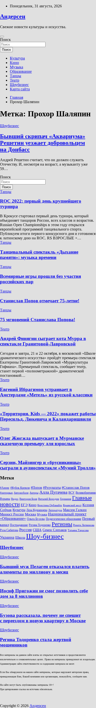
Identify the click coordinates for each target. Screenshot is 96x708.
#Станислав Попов (76, 487)
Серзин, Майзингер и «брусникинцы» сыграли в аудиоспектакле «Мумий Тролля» (48, 465)
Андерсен (12, 16)
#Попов (36, 487)
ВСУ (71, 492)
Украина (7, 537)
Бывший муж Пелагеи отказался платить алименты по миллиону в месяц (44, 569)
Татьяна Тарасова (78, 530)
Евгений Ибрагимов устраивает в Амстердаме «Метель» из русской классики (46, 392)
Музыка (16, 67)
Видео (14, 499)
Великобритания (86, 492)
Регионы (62, 524)
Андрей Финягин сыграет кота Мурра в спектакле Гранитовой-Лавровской (43, 341)
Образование (21, 71)
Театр (14, 80)
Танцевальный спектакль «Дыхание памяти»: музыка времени (39, 254)
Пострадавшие (19, 525)
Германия (65, 499)
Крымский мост (72, 505)
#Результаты (52, 487)
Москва (30, 514)
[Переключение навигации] (2, 36)
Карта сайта (20, 89)
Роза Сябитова (9, 530)
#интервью (6, 492)
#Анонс (4, 487)
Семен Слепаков (55, 530)
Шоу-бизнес (45, 536)
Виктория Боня (28, 499)
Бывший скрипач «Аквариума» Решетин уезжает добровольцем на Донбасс (42, 143)
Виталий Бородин (48, 499)
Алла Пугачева (53, 492)
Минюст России (12, 514)
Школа (20, 537)
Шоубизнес (19, 85)
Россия (25, 529)
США (37, 530)
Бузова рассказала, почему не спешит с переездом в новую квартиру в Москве (43, 618)
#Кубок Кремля (20, 487)
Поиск (5, 39)
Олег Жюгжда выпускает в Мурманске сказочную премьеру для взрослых (42, 441)
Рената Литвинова (83, 525)
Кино (14, 63)
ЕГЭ (24, 505)
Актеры (34, 492)
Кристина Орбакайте (49, 505)
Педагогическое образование (63, 519)
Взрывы (5, 498)
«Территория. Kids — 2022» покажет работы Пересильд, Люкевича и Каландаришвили (48, 416)
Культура (17, 58)
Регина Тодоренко (40, 525)
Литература (55, 510)
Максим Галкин (75, 510)
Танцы (15, 76)
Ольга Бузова (36, 519)
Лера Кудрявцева (36, 510)
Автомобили (21, 492)
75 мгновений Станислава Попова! (37, 319)
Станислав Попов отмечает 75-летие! (39, 300)
